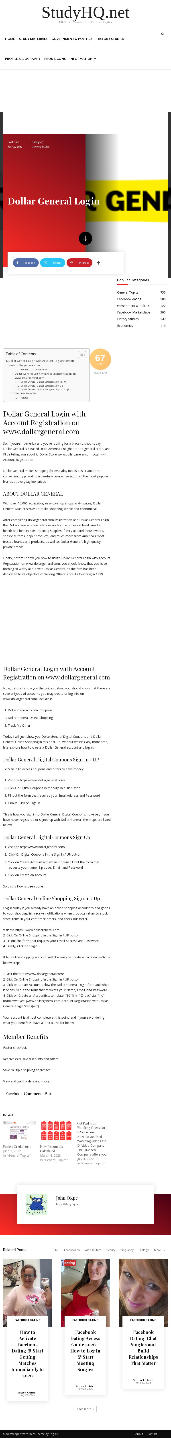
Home (10, 39)
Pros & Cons (55, 58)
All (56, 1250)
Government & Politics (71, 39)
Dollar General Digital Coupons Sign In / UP (43, 381)
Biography (127, 1250)
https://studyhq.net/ (68, 1204)
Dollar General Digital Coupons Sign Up (41, 385)
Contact (152, 1434)
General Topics (40, 146)
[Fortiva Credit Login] (19, 1130)
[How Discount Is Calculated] (56, 1130)
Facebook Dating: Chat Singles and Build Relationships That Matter (143, 1347)
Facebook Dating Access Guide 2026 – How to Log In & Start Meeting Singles (85, 1350)
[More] (98, 262)
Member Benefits (25, 393)
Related (24, 397)
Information (81, 58)
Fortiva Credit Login (17, 1146)
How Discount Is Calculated (51, 1148)
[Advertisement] (85, 101)
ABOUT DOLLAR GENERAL (34, 369)
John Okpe (67, 1197)
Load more (84, 1409)
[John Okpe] (39, 1204)
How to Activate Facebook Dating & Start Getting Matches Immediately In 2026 (27, 1353)
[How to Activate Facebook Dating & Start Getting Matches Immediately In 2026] (27, 1293)
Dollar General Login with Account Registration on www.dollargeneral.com (41, 363)
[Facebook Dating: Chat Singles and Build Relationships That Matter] (143, 1293)
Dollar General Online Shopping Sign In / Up (44, 389)
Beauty (110, 1250)
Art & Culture (93, 1250)
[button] (162, 34)
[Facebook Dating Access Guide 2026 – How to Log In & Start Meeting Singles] (85, 1293)
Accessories (71, 1250)
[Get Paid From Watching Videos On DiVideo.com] (95, 1143)
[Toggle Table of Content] (80, 354)
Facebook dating (27, 1320)
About (139, 1434)
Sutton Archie (26, 1392)
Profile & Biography (22, 58)
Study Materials (33, 39)
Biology (144, 1250)
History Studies (110, 39)
